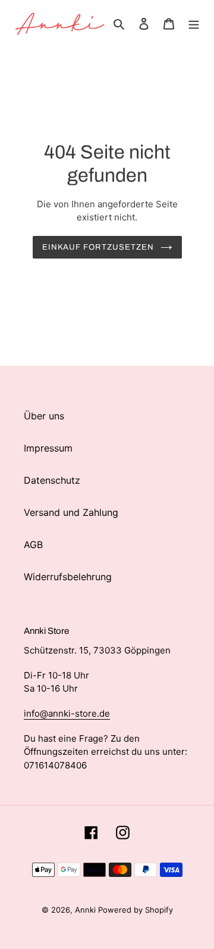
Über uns (44, 416)
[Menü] (193, 23)
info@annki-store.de (67, 713)
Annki (86, 909)
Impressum (48, 448)
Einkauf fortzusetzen (98, 246)
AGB (33, 544)
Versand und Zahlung (71, 512)
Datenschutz (52, 480)
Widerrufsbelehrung (68, 577)
